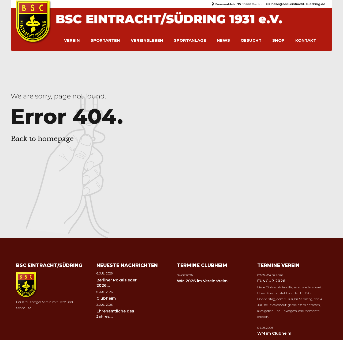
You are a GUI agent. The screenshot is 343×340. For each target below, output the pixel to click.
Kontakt (305, 40)
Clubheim (106, 298)
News (223, 40)
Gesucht (251, 40)
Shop (278, 40)
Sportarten (105, 40)
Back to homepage (42, 139)
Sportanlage (190, 40)
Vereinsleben (147, 40)
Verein (72, 40)
